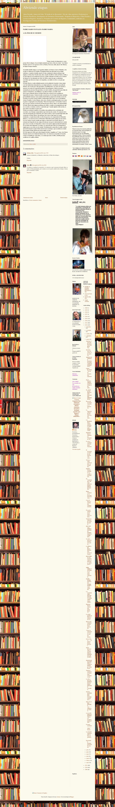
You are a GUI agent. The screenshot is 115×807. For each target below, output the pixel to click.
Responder (29, 160)
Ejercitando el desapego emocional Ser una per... (89, 744)
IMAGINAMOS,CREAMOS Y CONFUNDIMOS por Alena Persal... (89, 664)
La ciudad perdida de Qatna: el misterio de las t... (89, 617)
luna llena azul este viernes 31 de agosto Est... (89, 352)
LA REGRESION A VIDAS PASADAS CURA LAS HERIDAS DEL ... (89, 425)
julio (87, 750)
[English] (73, 156)
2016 (86, 316)
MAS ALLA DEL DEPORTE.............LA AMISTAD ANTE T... (89, 706)
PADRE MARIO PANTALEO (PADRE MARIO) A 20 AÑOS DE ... (88, 584)
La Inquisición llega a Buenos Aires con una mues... (89, 414)
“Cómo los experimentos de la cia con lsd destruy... (89, 634)
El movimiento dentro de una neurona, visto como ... (89, 454)
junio (87, 752)
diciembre (88, 327)
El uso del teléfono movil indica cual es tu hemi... (88, 513)
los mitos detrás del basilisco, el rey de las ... (88, 541)
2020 (86, 308)
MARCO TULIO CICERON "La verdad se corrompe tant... (88, 472)
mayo (87, 754)
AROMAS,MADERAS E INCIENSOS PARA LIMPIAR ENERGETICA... (89, 361)
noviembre (88, 330)
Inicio (46, 197)
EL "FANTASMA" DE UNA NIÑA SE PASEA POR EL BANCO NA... (89, 484)
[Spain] (82, 156)
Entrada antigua (63, 197)
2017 (86, 314)
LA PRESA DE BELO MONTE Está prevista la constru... (89, 550)
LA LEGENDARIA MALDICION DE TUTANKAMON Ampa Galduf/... (89, 597)
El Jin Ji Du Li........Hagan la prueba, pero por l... (89, 642)
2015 (86, 318)
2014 (86, 320)
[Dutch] (87, 156)
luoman (58, 797)
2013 (86, 323)
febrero (88, 760)
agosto (87, 339)
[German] (79, 156)
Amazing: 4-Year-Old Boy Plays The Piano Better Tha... (89, 344)
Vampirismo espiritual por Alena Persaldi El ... (89, 521)
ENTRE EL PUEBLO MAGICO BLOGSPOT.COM (88, 289)
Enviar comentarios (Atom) (35, 200)
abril (87, 756)
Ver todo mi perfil (76, 449)
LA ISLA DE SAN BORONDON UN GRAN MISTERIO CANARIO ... (89, 684)
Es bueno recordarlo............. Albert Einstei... (89, 727)
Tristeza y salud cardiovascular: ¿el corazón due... (89, 463)
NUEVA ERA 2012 (88, 297)
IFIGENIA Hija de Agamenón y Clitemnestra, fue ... (89, 436)
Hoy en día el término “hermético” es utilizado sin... (89, 405)
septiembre (88, 336)
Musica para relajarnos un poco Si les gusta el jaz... (89, 625)
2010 (86, 767)
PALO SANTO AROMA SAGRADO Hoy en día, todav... (89, 384)
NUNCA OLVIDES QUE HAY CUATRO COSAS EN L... (89, 695)
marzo (87, 758)
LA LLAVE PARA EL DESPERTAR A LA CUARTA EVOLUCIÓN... (89, 717)
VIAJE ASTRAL (87, 300)
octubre (88, 333)
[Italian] (85, 156)
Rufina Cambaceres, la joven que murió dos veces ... (89, 495)
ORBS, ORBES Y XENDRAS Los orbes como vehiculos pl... (89, 572)
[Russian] (90, 156)
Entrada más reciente (28, 197)
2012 (86, 325)
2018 (86, 312)
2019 (86, 310)
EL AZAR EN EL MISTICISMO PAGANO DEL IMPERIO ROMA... (89, 394)
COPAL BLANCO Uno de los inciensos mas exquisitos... (89, 373)
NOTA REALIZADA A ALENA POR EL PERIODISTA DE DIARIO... (89, 653)
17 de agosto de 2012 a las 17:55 (41, 153)
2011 (86, 765)
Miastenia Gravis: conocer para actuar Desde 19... (88, 608)
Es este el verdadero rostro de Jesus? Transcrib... (89, 445)
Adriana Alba (30, 153)
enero (87, 762)
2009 (86, 769)
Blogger (72, 797)
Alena (28, 165)
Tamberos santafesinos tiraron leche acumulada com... (89, 674)
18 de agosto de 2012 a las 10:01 (39, 165)
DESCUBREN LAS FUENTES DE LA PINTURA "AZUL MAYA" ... (89, 561)
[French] (76, 156)
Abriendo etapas (35, 7)
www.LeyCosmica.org (88, 294)
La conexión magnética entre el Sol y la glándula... (89, 735)
